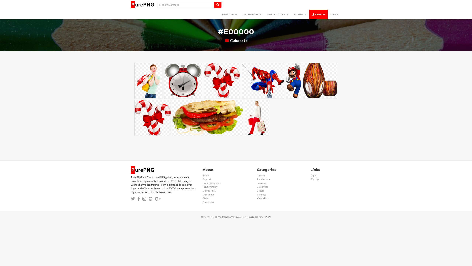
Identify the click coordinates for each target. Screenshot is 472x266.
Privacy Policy (210, 186)
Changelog (208, 202)
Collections (276, 14)
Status (206, 198)
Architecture (263, 179)
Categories (251, 14)
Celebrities (262, 186)
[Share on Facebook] (138, 198)
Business (261, 183)
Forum (299, 14)
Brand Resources (212, 183)
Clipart (260, 190)
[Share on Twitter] (133, 198)
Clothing (261, 194)
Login (334, 14)
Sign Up (319, 14)
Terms (206, 175)
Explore (228, 14)
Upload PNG (209, 190)
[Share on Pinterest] (150, 198)
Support (207, 179)
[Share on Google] (158, 198)
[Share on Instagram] (144, 198)
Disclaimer (208, 194)
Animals (261, 175)
